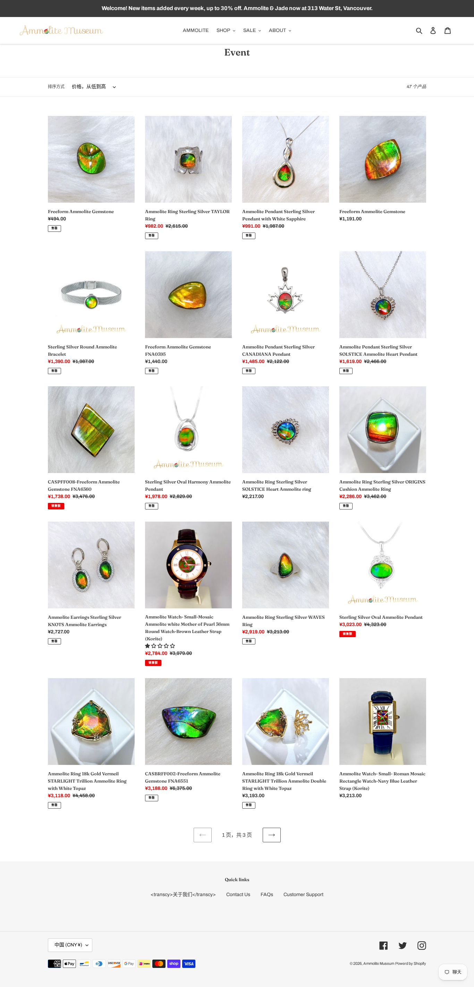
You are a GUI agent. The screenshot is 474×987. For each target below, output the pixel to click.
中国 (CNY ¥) (68, 944)
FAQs (267, 894)
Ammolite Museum (378, 963)
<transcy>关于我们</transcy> (183, 894)
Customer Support (303, 894)
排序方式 (56, 86)
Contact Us (238, 894)
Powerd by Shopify (410, 963)
